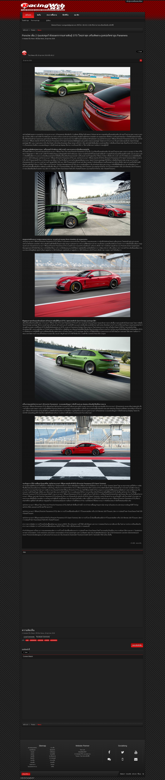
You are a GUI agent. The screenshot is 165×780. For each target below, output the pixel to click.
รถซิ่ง (52, 766)
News (33, 38)
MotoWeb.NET (82, 752)
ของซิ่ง (32, 756)
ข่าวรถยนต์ (52, 758)
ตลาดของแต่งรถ (32, 747)
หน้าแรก (28, 15)
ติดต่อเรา (122, 774)
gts (27, 640)
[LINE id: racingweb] (109, 759)
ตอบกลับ (138, 543)
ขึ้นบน (139, 774)
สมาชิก (76, 15)
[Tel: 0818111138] (122, 759)
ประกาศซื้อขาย (52, 15)
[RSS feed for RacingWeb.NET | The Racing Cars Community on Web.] (143, 771)
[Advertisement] (81, 591)
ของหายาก (32, 764)
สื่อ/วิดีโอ (65, 15)
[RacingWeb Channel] (135, 752)
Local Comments (29, 637)
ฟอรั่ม (39, 15)
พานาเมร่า (54, 640)
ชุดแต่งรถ (52, 750)
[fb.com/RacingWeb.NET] (109, 752)
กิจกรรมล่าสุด (35, 20)
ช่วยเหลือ (128, 774)
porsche (41, 640)
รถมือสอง (52, 752)
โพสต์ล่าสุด (25, 20)
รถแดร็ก (52, 762)
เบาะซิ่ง (52, 747)
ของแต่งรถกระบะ (32, 766)
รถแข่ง (52, 764)
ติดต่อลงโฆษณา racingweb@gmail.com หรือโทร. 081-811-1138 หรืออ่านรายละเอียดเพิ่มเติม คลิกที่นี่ (82, 25)
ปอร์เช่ (47, 640)
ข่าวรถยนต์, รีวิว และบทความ (82, 754)
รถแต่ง (32, 752)
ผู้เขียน (48, 20)
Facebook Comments (43, 637)
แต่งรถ (32, 754)
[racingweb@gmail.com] (135, 759)
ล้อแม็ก (32, 758)
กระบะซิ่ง (52, 760)
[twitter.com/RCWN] (122, 752)
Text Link (82, 750)
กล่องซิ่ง (32, 762)
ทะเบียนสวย (52, 756)
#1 (141, 60)
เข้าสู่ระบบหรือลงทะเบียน (134, 1)
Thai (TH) (25, 774)
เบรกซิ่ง (32, 760)
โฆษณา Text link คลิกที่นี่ (82, 756)
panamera (33, 640)
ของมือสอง (32, 750)
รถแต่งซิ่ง (52, 754)
